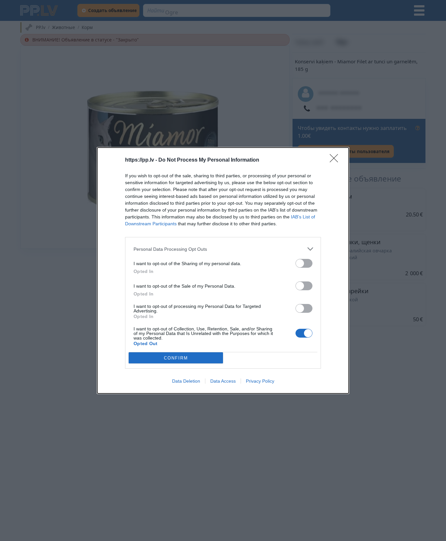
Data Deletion (186, 381)
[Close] (336, 160)
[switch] (303, 263)
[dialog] (223, 270)
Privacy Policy (260, 381)
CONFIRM (176, 358)
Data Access (223, 381)
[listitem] (223, 249)
